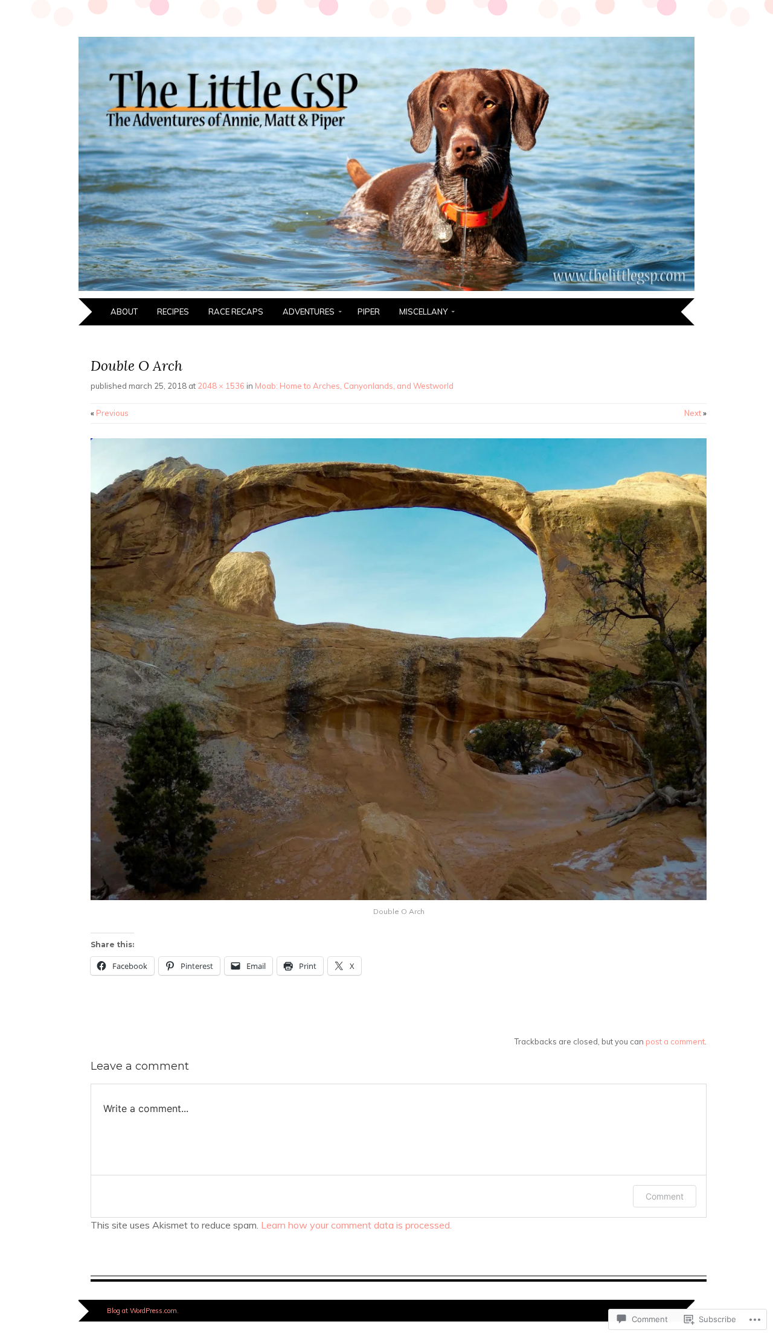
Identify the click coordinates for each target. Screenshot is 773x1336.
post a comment (675, 1041)
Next (695, 413)
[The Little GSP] (386, 291)
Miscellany (423, 311)
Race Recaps (235, 311)
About (124, 311)
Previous (110, 413)
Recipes (173, 311)
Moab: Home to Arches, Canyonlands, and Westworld (354, 386)
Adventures (309, 311)
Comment (665, 1196)
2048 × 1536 (221, 386)
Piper (369, 311)
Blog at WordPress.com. (143, 1310)
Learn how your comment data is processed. (356, 1225)
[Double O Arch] (399, 897)
